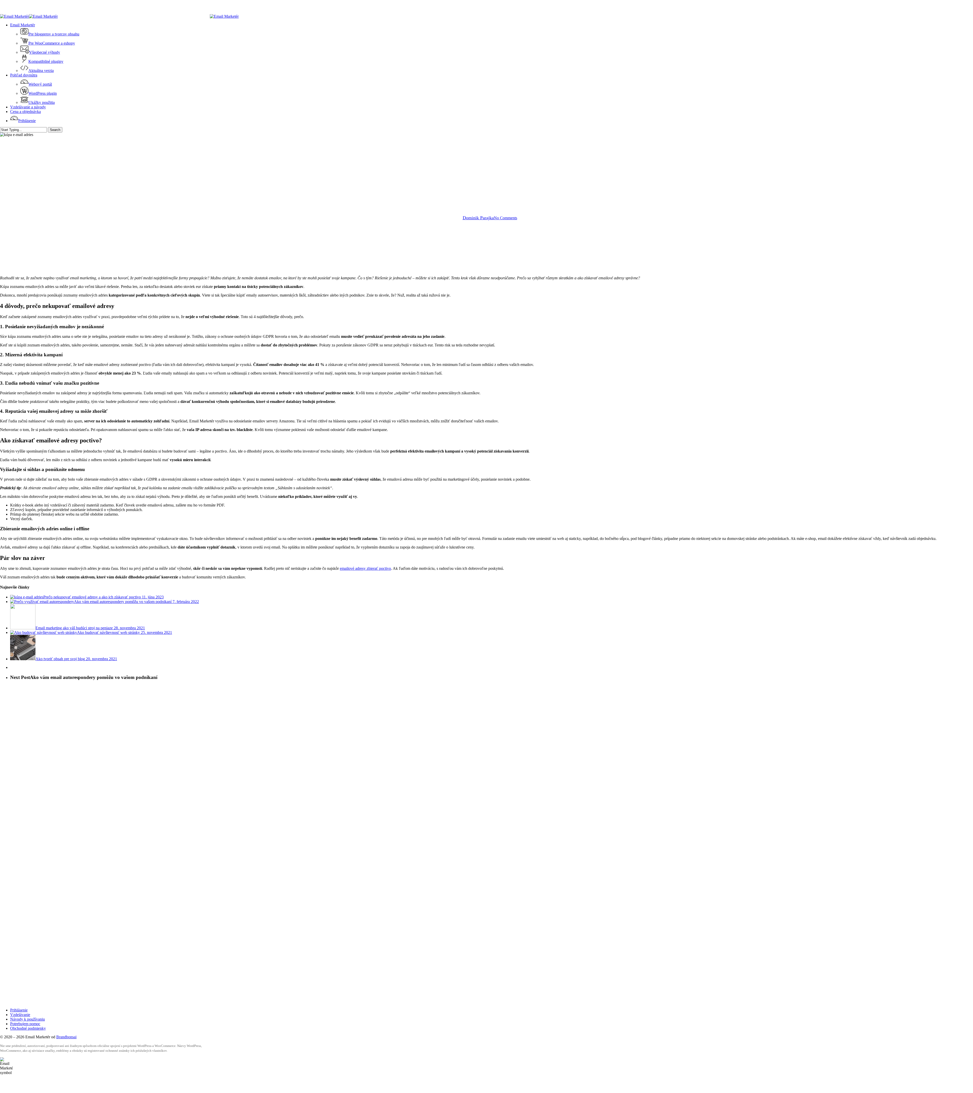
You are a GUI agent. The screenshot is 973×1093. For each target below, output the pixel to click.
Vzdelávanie (20, 1014)
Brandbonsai (66, 1037)
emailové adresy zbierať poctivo (365, 568)
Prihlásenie (19, 1010)
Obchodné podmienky (28, 1028)
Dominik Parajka (478, 217)
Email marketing (486, 175)
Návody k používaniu (27, 1019)
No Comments (505, 218)
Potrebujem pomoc (25, 1024)
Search (55, 130)
